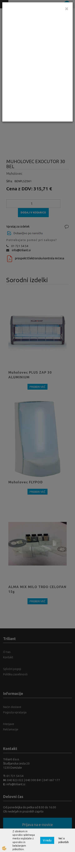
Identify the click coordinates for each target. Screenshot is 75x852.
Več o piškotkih (63, 840)
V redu (47, 840)
